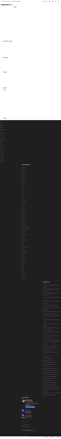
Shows (1, 143)
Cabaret (23, 179)
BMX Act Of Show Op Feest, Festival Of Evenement (51, 392)
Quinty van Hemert (29, 414)
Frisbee (23, 204)
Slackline (23, 257)
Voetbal (23, 271)
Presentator (24, 240)
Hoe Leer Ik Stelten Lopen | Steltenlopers (50, 313)
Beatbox (23, 171)
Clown (23, 185)
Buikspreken (24, 177)
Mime (22, 232)
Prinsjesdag (2, 137)
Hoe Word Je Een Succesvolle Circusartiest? (50, 348)
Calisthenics (24, 181)
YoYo (22, 277)
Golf (22, 206)
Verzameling (58, 437)
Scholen (1, 141)
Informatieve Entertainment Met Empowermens (51, 370)
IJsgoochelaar (24, 218)
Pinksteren (2, 135)
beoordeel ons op (29, 406)
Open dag (1, 127)
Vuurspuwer (24, 273)
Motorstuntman (24, 234)
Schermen (23, 248)
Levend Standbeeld (25, 226)
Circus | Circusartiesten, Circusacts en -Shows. (51, 386)
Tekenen (23, 265)
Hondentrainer (24, 214)
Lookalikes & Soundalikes (26, 228)
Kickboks (23, 224)
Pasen (1, 131)
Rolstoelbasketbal (25, 246)
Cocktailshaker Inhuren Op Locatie (49, 372)
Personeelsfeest (3, 133)
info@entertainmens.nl (16, 1)
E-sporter (23, 198)
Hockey (23, 212)
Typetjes (23, 269)
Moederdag (2, 123)
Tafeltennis (23, 263)
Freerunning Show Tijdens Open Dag (49, 378)
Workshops (5, 57)
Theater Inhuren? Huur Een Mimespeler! (50, 376)
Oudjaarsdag (2, 129)
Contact (5, 118)
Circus (23, 183)
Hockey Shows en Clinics (47, 358)
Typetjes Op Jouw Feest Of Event (48, 360)
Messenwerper (24, 230)
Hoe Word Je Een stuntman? (48, 350)
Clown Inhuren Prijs (46, 366)
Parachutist (23, 238)
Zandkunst (23, 279)
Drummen (23, 196)
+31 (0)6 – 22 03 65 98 (25, 424)
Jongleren (23, 222)
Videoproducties (3, 160)
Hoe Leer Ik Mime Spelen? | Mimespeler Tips (50, 305)
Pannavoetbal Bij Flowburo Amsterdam (49, 382)
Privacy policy (45, 437)
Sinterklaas (2, 147)
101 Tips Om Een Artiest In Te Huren (49, 364)
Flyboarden (23, 200)
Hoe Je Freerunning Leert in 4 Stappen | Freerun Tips (52, 311)
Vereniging (2, 158)
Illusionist (23, 220)
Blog (4, 89)
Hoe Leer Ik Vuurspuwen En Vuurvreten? (50, 362)
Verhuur (5, 72)
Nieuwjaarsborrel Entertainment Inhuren (50, 368)
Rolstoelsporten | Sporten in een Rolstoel (50, 346)
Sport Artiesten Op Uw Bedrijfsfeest (49, 394)
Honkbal (23, 216)
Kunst (1, 121)
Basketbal (23, 169)
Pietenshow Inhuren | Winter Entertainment (50, 374)
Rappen (23, 242)
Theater (1, 149)
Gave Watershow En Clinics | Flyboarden (50, 384)
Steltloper (23, 259)
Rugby (23, 244)
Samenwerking (2, 139)
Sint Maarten (2, 145)
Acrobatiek (23, 167)
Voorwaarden (52, 437)
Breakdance (24, 175)
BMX (22, 173)
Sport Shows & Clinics (7, 41)
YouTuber (23, 275)
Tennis (23, 267)
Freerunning (24, 202)
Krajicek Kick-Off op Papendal (48, 380)
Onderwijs (1, 125)
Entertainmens (28, 400)
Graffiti (23, 210)
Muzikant (23, 236)
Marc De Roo (27, 409)
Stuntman (23, 261)
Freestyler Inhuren (46, 356)
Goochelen (23, 208)
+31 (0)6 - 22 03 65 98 (5, 1)
